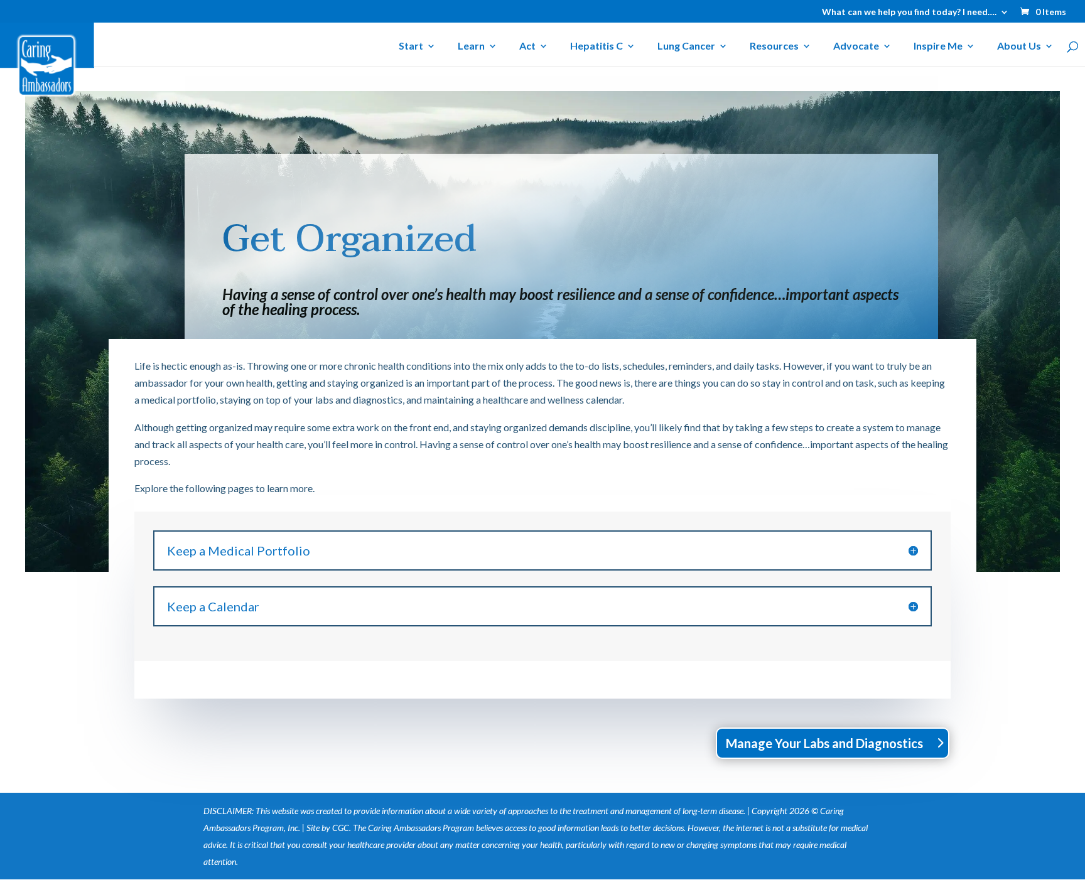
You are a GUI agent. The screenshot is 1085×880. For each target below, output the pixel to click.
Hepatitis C (596, 46)
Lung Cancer (686, 46)
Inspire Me (938, 46)
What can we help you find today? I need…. (909, 12)
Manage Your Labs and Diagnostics (824, 743)
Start (411, 46)
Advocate (856, 46)
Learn (471, 46)
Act (527, 46)
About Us (1019, 46)
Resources (774, 46)
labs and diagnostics (358, 399)
